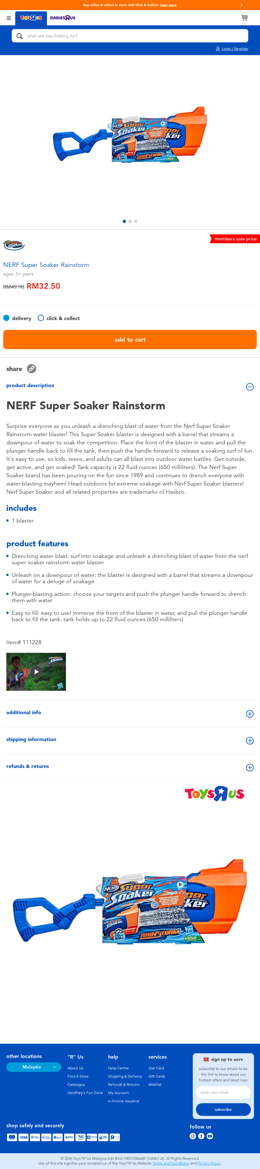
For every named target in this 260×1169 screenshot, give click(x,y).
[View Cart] (244, 18)
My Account (118, 1093)
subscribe (223, 1109)
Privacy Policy (209, 1163)
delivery (21, 318)
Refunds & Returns (124, 1084)
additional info (23, 712)
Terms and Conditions (171, 1163)
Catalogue (76, 1084)
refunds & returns (27, 766)
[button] (18, 5)
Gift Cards (156, 1076)
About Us (75, 1068)
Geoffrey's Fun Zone (85, 1093)
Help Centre (118, 1068)
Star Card (156, 1068)
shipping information (31, 739)
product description (30, 385)
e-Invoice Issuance (124, 1101)
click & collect (63, 318)
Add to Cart (130, 339)
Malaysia (32, 1067)
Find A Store (78, 1076)
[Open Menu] (9, 18)
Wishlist (154, 1084)
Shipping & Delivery (125, 1076)
